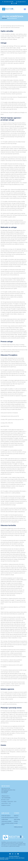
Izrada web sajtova (5, 815)
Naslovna (4, 18)
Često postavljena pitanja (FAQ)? (7, 824)
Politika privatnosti (18, 827)
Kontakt (16, 823)
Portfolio (16, 821)
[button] (25, 9)
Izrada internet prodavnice (7, 817)
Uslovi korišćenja (18, 825)
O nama (16, 817)
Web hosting (17, 819)
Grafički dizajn (4, 819)
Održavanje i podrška (6, 821)
